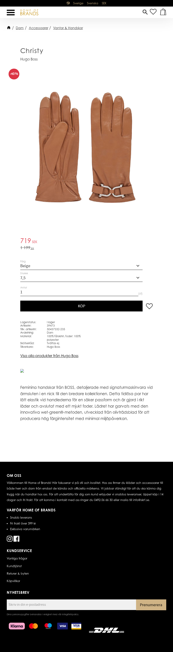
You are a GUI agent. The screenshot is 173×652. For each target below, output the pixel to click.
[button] (11, 12)
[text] (86, 241)
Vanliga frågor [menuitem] (17, 558)
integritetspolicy (70, 614)
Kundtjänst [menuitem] (14, 566)
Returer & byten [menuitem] (18, 573)
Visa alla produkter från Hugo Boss (49, 355)
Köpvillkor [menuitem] (13, 581)
